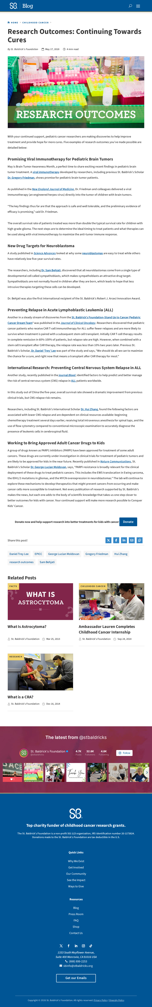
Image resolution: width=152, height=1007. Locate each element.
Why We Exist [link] (76, 861)
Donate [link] (128, 522)
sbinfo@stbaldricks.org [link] (78, 966)
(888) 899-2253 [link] (78, 961)
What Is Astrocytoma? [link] (27, 627)
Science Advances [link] (45, 253)
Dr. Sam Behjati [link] (51, 270)
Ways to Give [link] (76, 886)
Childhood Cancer (93, 586)
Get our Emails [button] (76, 978)
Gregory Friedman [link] (96, 554)
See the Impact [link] (76, 880)
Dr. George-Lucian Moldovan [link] (48, 467)
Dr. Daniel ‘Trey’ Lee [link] (43, 351)
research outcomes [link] (21, 562)
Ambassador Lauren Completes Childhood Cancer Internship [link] (107, 629)
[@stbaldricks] (24, 753)
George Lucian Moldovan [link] (63, 554)
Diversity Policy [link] (116, 1000)
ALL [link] (73, 381)
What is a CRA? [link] (20, 697)
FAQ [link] (76, 920)
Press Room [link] (76, 914)
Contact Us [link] (76, 933)
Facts (13, 586)
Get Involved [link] (76, 867)
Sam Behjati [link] (47, 562)
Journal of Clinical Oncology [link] (78, 323)
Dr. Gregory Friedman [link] (21, 178)
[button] (138, 6)
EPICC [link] (38, 554)
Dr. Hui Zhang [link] (89, 409)
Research (15, 656)
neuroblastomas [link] (92, 253)
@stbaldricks (93, 737)
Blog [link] (76, 908)
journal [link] (67, 375)
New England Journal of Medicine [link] (53, 189)
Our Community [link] (76, 874)
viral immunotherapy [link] (46, 172)
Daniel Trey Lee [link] (19, 554)
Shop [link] (76, 927)
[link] (21, 6)
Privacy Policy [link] (101, 1000)
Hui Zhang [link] (120, 554)
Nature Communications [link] (115, 461)
